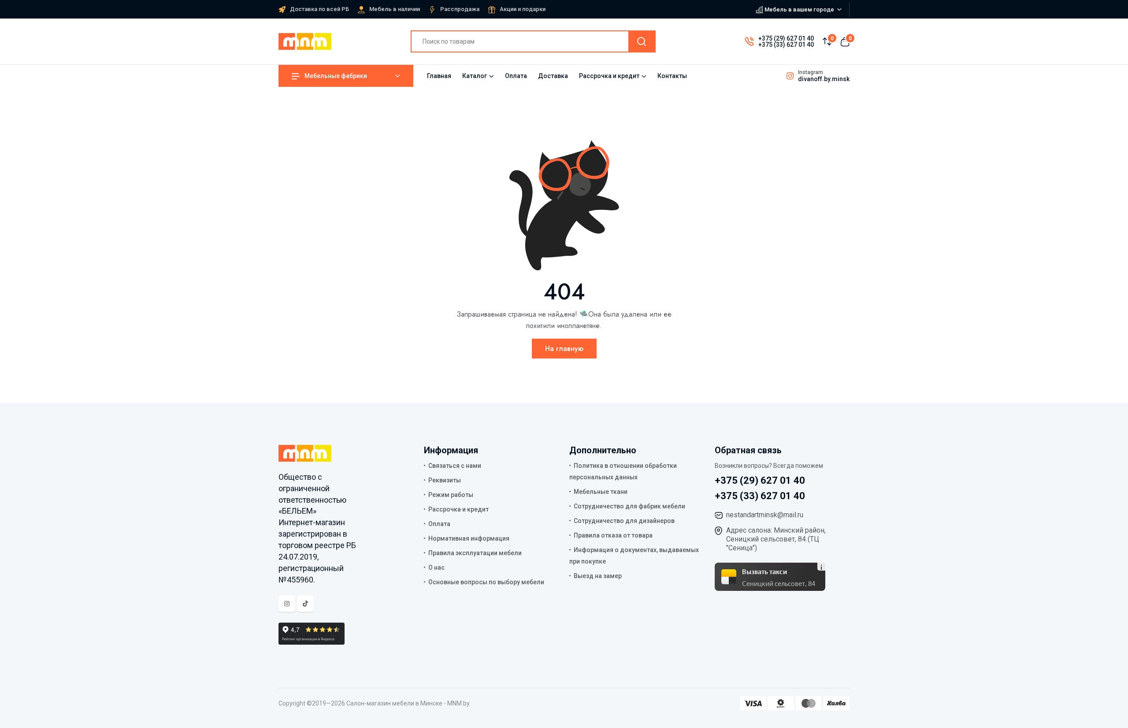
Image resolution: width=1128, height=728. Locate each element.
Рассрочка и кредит (609, 75)
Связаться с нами (454, 465)
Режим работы (450, 494)
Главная (439, 75)
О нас (436, 567)
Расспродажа (459, 9)
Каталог (474, 75)
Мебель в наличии (394, 9)
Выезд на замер (598, 575)
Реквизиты (444, 480)
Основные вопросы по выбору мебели (486, 582)
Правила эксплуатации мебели (475, 552)
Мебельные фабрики (335, 75)
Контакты (672, 75)
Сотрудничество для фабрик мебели (629, 506)
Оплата (516, 75)
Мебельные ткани (600, 491)
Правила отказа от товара (613, 535)
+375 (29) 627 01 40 (786, 38)
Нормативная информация (468, 538)
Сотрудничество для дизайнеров (624, 520)
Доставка (553, 75)
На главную (564, 348)
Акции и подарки (522, 9)
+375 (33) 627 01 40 (786, 44)
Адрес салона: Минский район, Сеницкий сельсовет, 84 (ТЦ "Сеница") (776, 539)
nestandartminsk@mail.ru (764, 515)
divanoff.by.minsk (824, 78)
